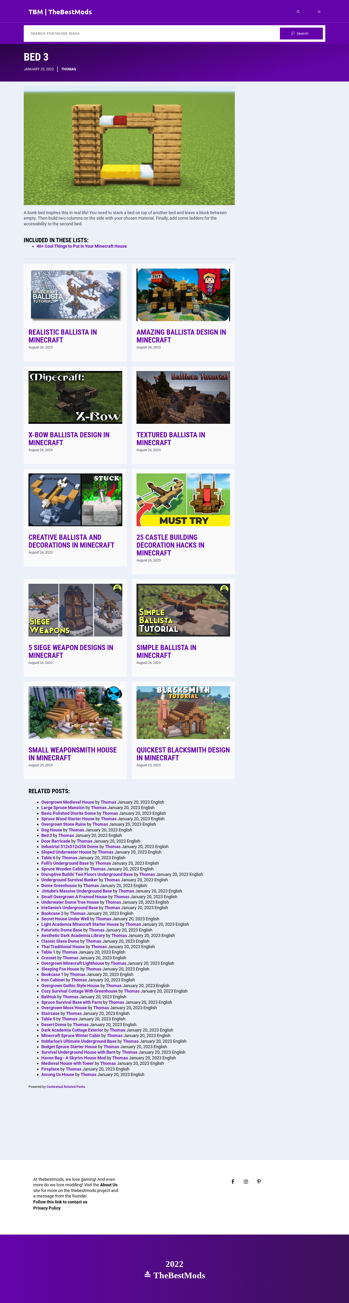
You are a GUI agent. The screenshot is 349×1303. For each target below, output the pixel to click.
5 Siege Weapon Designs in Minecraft (70, 651)
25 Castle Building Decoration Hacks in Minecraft (170, 545)
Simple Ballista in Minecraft (166, 651)
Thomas (68, 69)
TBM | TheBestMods (60, 11)
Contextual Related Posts (66, 1087)
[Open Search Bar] (298, 11)
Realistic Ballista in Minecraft (62, 336)
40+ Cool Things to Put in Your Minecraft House (82, 246)
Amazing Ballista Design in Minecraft (181, 336)
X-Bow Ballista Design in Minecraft (68, 439)
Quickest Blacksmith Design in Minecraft (183, 754)
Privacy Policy (47, 1208)
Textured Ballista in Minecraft (171, 439)
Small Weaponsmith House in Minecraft (72, 754)
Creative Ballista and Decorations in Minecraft (71, 541)
